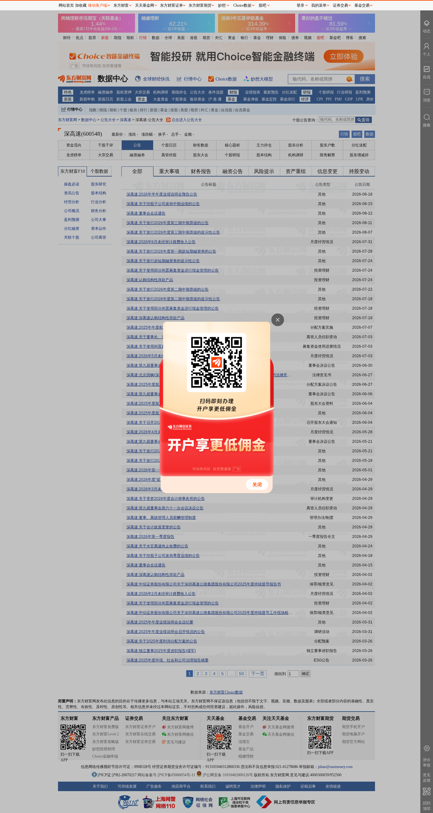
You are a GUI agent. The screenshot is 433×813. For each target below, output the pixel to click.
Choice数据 (242, 5)
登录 (300, 5)
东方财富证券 (171, 5)
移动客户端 (97, 5)
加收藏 (81, 5)
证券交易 (340, 5)
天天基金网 (144, 5)
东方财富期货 (200, 5)
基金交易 (362, 5)
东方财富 (121, 5)
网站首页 (66, 5)
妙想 (222, 5)
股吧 (262, 5)
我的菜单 (318, 5)
